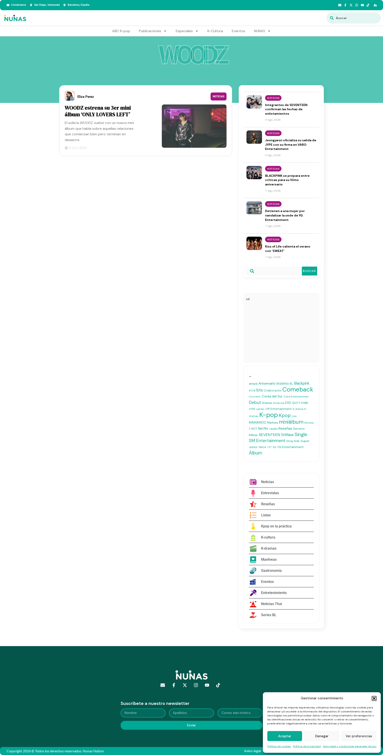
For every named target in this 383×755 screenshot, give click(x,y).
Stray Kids (293, 441)
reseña (273, 429)
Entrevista (278, 403)
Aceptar (284, 736)
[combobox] (353, 18)
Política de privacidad (307, 746)
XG (274, 447)
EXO (288, 403)
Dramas (267, 403)
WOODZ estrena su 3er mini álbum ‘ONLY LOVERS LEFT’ (98, 111)
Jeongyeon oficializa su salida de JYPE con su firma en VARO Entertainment (290, 144)
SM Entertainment (267, 440)
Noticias (218, 96)
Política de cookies (279, 746)
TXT (269, 447)
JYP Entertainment (278, 409)
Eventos (238, 31)
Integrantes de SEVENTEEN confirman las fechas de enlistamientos (286, 109)
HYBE (304, 403)
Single (301, 434)
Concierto (255, 396)
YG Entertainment (290, 447)
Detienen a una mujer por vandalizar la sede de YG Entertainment (285, 215)
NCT (254, 429)
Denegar (321, 736)
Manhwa (272, 423)
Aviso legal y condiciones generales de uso (349, 746)
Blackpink (301, 383)
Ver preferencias (359, 736)
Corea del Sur (272, 396)
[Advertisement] (281, 333)
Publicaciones (150, 31)
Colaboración (272, 390)
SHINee (287, 434)
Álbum (255, 453)
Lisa (294, 416)
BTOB (252, 390)
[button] (374, 698)
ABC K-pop (121, 31)
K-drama (298, 409)
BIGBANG (282, 383)
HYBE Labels (256, 409)
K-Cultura (215, 31)
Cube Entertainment (296, 396)
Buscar (309, 271)
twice (262, 447)
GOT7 (296, 403)
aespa (253, 383)
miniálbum (291, 422)
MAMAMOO (257, 423)
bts (259, 390)
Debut (255, 402)
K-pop (268, 415)
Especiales (184, 31)
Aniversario (267, 383)
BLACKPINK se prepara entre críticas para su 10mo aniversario (287, 180)
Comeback (297, 389)
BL (291, 383)
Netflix (263, 428)
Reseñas (285, 428)
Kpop (285, 415)
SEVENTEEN (269, 434)
